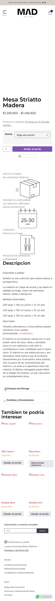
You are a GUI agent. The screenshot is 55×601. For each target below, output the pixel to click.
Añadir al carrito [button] (12, 462)
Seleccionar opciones (37, 463)
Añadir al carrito (32, 149)
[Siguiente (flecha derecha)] (50, 300)
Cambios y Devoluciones (20, 400)
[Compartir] (39, 3)
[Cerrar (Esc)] (46, 3)
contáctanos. (26, 333)
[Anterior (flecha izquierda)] (5, 300)
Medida (8, 134)
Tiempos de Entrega (18, 388)
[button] (27, 388)
